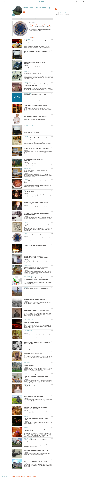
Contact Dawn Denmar (29, 12)
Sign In (77, 1)
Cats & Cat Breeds (27, 384)
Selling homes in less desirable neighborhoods (35, 299)
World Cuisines (27, 39)
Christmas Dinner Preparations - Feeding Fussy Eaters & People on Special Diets (35, 408)
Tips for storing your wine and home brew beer (35, 105)
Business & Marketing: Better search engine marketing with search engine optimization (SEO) (36, 278)
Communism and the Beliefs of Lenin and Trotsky (36, 450)
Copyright (18, 476)
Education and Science (28, 330)
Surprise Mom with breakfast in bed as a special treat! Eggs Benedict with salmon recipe (36, 268)
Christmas (26, 416)
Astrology (26, 222)
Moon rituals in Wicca (29, 191)
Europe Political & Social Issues (30, 395)
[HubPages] (41, 2)
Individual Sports (27, 71)
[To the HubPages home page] (5, 476)
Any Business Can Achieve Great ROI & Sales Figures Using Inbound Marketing (35, 95)
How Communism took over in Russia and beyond (36, 310)
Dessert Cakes (26, 179)
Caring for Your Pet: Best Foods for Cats (34, 385)
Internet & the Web (27, 168)
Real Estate (26, 373)
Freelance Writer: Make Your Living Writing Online (36, 148)
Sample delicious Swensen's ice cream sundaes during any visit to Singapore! (35, 41)
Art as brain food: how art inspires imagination (35, 331)
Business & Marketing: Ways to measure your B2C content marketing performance (36, 321)
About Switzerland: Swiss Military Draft (33, 396)
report (72, 6)
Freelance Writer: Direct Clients (31, 127)
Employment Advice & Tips (28, 50)
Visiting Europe (27, 362)
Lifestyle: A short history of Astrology (39, 25)
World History (26, 308)
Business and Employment (28, 319)
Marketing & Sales (27, 93)
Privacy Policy (29, 476)
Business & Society (27, 82)
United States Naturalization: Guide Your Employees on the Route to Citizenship (37, 84)
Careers (25, 114)
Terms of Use (23, 476)
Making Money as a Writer (28, 125)
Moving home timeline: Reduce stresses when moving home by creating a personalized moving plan (36, 376)
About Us (13, 476)
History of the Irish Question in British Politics (35, 461)
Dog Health (26, 351)
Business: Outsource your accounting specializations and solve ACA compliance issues (36, 257)
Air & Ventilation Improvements (30, 211)
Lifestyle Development (28, 244)
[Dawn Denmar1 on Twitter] (56, 9)
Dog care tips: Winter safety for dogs (33, 353)
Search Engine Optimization (29, 276)
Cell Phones (26, 287)
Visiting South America (28, 438)
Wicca (25, 190)
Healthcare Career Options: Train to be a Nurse (35, 116)
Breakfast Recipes (27, 265)
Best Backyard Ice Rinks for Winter (32, 73)
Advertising (26, 136)
